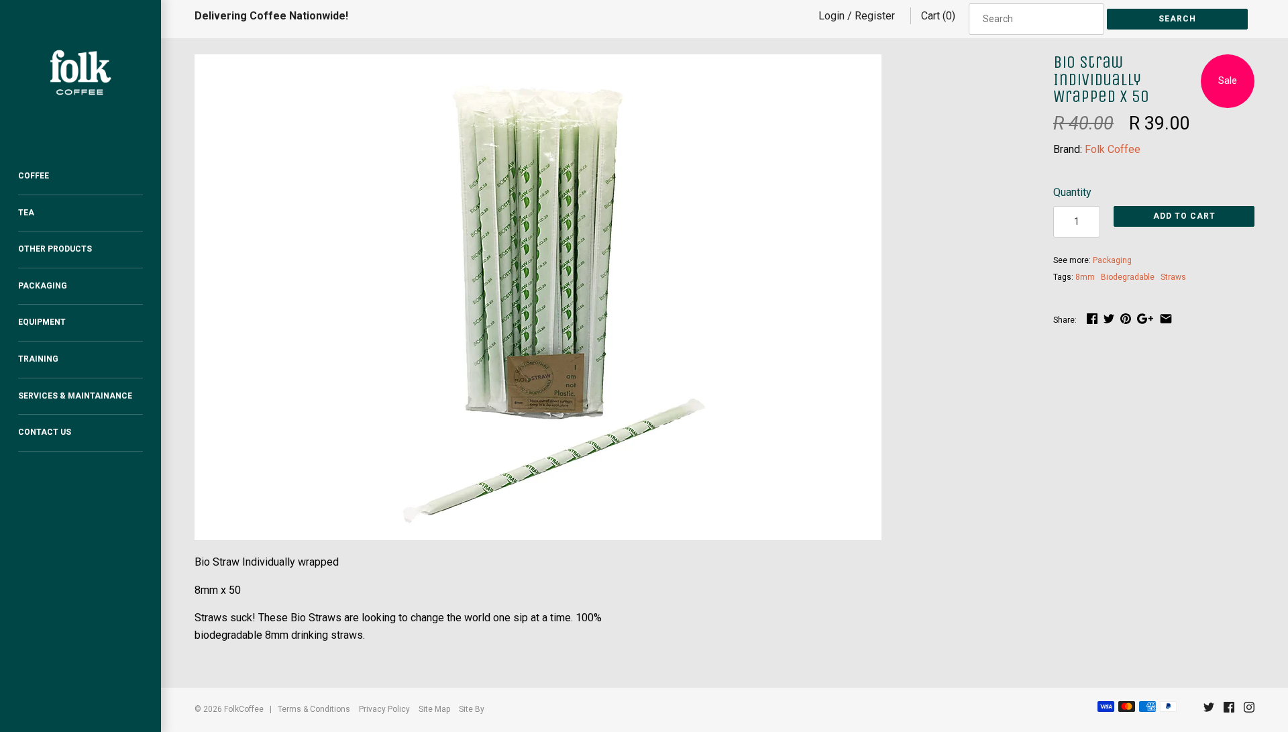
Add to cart (1184, 216)
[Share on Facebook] (1092, 318)
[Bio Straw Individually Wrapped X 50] (538, 62)
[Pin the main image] (1125, 318)
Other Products (55, 249)
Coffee (33, 175)
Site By (471, 709)
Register (875, 15)
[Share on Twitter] (1109, 318)
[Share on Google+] (1145, 318)
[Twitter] (1208, 710)
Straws (1173, 277)
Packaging (42, 286)
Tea (26, 212)
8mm (1085, 277)
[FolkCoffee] (80, 72)
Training (38, 359)
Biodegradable (1128, 277)
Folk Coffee (1112, 149)
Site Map (434, 709)
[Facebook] (1229, 710)
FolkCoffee (244, 709)
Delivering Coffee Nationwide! (271, 15)
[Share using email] (1166, 318)
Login (831, 15)
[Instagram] (1249, 710)
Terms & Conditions (314, 709)
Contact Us (44, 432)
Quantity (1072, 192)
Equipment (42, 322)
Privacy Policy (384, 709)
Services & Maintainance (75, 396)
